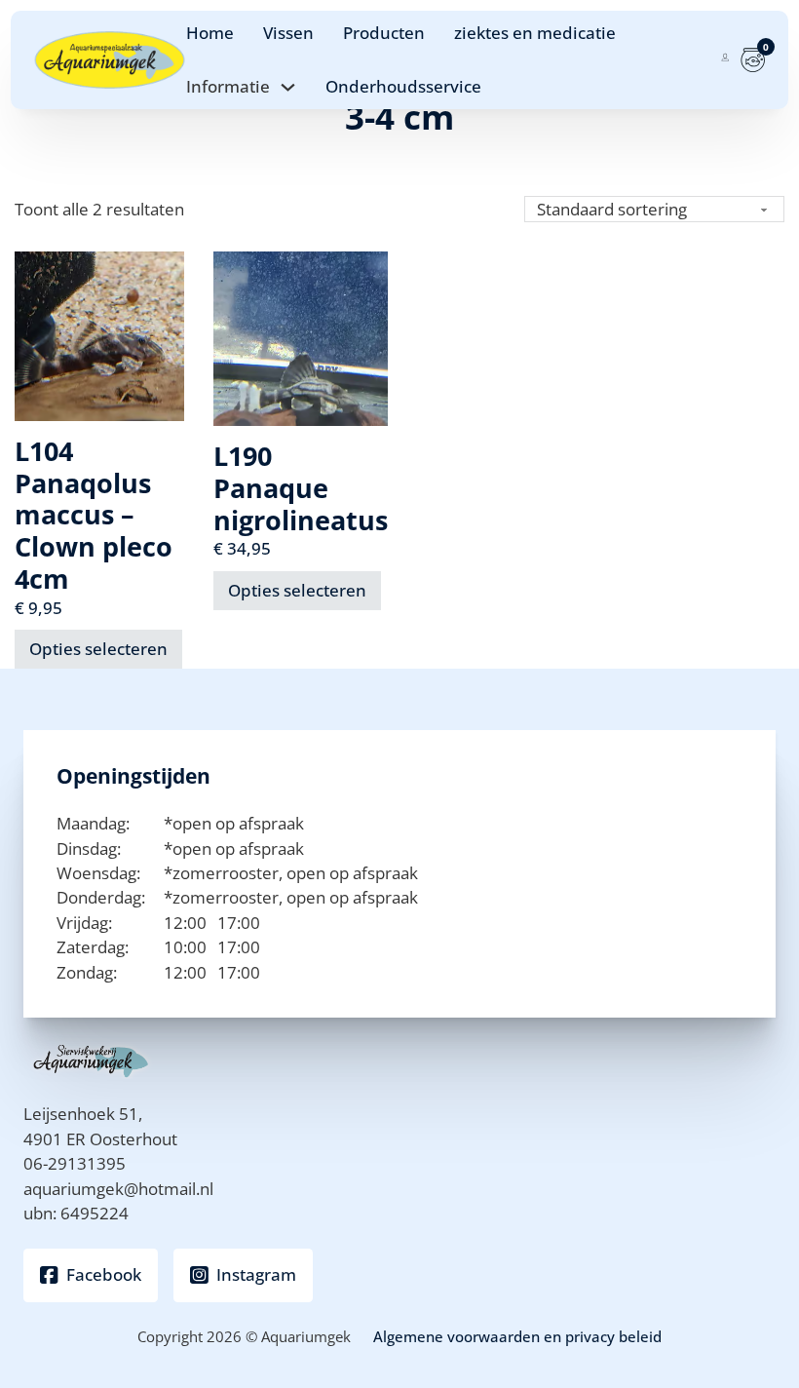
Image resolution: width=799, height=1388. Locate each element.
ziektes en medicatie (535, 32)
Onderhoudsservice (403, 86)
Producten (384, 32)
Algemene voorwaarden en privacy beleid (517, 1336)
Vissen (288, 32)
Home (210, 32)
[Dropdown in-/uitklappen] (288, 87)
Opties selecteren (98, 648)
